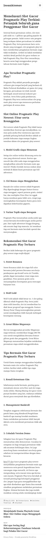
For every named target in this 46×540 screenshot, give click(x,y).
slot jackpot (18, 503)
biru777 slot (9, 461)
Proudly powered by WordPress (25, 537)
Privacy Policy (8, 537)
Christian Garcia (23, 501)
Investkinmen (13, 5)
